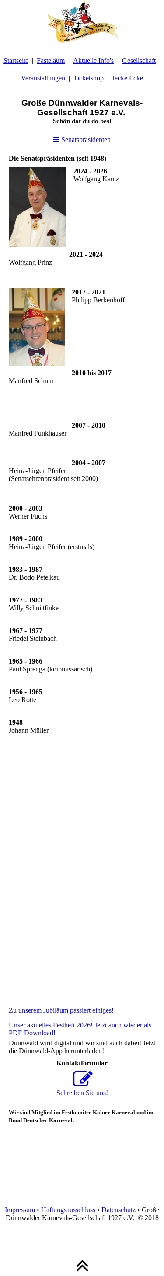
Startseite (15, 60)
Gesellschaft (139, 60)
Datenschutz (118, 1210)
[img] (82, 22)
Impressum (20, 1210)
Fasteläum (51, 60)
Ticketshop (88, 78)
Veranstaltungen (43, 78)
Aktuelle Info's (93, 60)
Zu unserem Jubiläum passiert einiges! (61, 1010)
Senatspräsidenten (85, 139)
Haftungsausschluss (68, 1210)
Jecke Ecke (127, 78)
